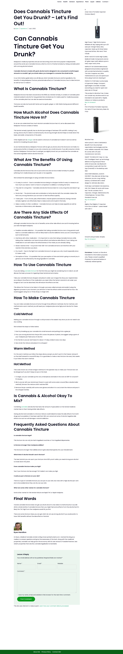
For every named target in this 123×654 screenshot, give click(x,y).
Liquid (92, 3)
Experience (80, 3)
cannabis (24, 409)
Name (19, 565)
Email (39, 565)
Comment (21, 573)
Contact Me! (56, 652)
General (72, 3)
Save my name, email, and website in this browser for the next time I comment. (44, 597)
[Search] (107, 247)
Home (59, 3)
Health (65, 3)
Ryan (17, 30)
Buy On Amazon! (90, 104)
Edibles (98, 3)
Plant (87, 3)
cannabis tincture (30, 273)
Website (60, 565)
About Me (36, 652)
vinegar (30, 142)
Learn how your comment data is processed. (54, 608)
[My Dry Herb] (26, 3)
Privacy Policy (46, 652)
